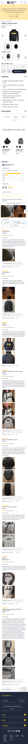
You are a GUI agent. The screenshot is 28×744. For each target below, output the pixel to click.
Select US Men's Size (7, 63)
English (11, 737)
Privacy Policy (17, 736)
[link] (8, 57)
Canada (11, 736)
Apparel (3, 21)
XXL (24, 67)
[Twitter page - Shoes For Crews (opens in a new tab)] (12, 731)
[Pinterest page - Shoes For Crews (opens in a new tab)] (17, 731)
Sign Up (22, 700)
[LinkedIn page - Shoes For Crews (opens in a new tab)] (14, 731)
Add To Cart (18, 71)
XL (17, 67)
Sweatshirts (9, 21)
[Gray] (6, 147)
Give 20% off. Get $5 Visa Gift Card (12, 708)
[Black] (4, 147)
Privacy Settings (22, 736)
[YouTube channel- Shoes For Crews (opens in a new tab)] (19, 731)
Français (11, 739)
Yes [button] (11, 16)
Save (25, 123)
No (17, 16)
